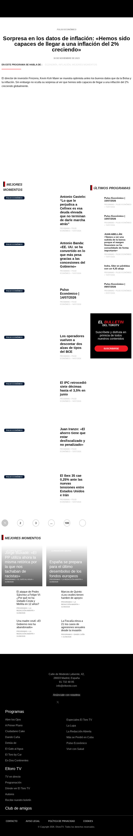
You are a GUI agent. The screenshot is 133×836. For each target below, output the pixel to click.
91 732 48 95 (66, 682)
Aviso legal (33, 821)
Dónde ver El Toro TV (17, 788)
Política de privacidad (61, 821)
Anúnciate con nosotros (66, 695)
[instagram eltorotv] (74, 702)
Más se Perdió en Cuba (80, 737)
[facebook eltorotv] (49, 702)
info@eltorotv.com (66, 685)
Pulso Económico (66, 29)
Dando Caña (12, 737)
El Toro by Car (13, 754)
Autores (9, 794)
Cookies (88, 821)
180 (67, 523)
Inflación (65, 64)
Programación (13, 782)
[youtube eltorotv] (66, 702)
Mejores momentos (84, 64)
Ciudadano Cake (15, 731)
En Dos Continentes (16, 760)
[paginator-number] (82, 523)
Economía (51, 64)
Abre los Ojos (13, 719)
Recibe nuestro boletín (18, 800)
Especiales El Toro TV (79, 719)
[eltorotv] (66, 665)
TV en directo (13, 776)
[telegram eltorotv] (82, 702)
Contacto (11, 821)
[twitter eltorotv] (57, 702)
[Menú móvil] (13, 11)
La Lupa (71, 725)
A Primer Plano (14, 725)
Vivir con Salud (75, 749)
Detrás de (10, 743)
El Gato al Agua (14, 748)
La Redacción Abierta (61, 551)
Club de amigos (18, 808)
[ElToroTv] (66, 11)
